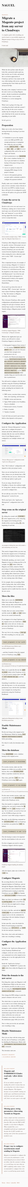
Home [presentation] (3, 1183)
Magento (5, 15)
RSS (18, 1183)
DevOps (13, 1057)
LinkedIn (13, 1183)
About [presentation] (8, 1183)
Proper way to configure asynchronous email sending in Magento (13, 1148)
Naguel (8, 5)
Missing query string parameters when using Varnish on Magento (13, 1111)
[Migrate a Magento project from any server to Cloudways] (14, 57)
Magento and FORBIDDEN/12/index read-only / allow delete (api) (13, 1075)
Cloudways (7, 1057)
